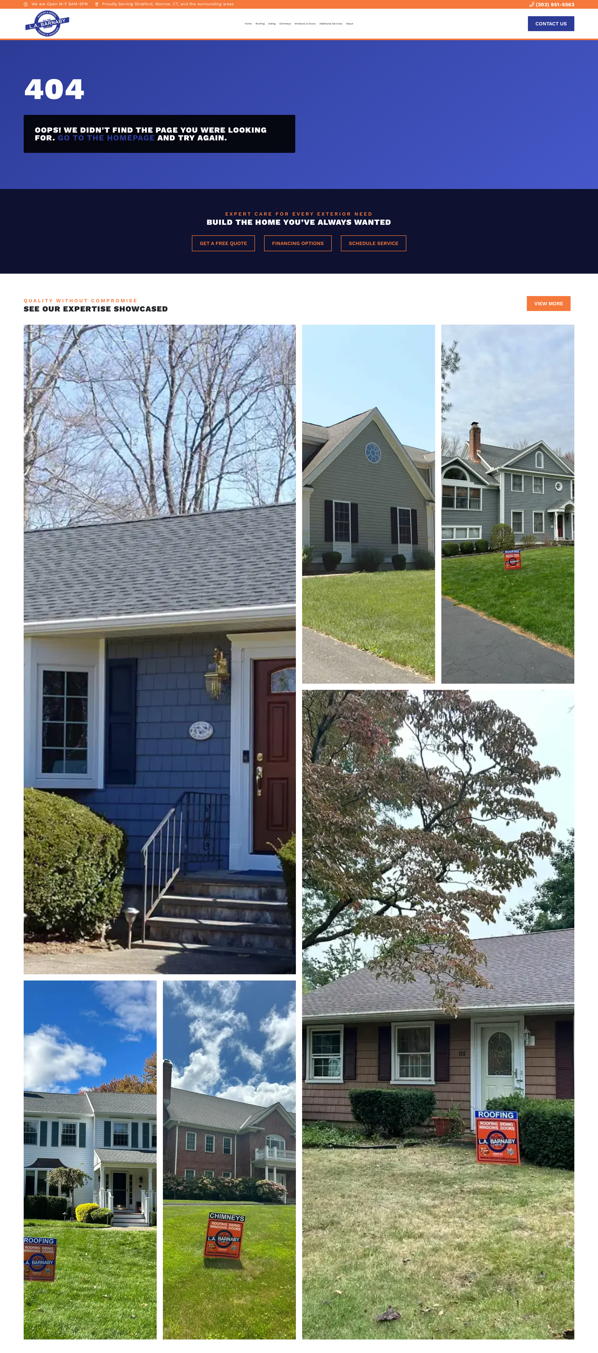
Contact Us (551, 24)
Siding (272, 23)
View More (548, 303)
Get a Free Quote (223, 243)
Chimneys (285, 23)
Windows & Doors (305, 23)
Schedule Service (373, 243)
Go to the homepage (106, 137)
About (349, 23)
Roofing (260, 23)
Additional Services (330, 23)
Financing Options (298, 243)
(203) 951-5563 (554, 4)
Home (248, 23)
